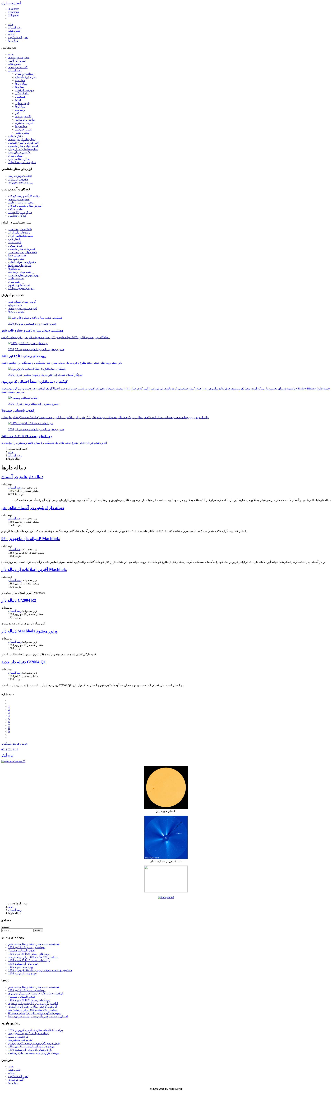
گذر (17, 113)
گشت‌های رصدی (17, 67)
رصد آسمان (15, 27)
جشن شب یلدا (16, 258)
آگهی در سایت (16, 1079)
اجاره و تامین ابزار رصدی (22, 308)
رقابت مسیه (15, 242)
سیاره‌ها (19, 86)
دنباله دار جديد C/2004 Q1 (23, 662)
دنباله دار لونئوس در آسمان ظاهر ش (32, 507)
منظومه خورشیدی (18, 57)
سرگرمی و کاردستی (20, 212)
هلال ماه (20, 80)
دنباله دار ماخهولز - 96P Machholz (30, 538)
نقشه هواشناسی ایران (20, 235)
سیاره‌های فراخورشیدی (21, 139)
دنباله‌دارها (21, 126)
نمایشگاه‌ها (14, 268)
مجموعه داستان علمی (21, 202)
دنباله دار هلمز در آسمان (22, 477)
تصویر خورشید (23, 129)
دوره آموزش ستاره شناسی (23, 275)
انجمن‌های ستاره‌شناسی (21, 248)
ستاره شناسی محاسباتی (22, 162)
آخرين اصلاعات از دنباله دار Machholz (34, 569)
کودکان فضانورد (17, 215)
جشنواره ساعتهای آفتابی (22, 262)
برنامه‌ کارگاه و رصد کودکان (24, 195)
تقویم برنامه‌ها (16, 311)
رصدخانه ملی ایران (19, 232)
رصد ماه (20, 109)
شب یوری (14, 281)
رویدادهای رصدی (25, 73)
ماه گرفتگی (22, 93)
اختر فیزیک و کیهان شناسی (23, 142)
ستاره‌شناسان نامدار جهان (23, 149)
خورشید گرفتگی (24, 90)
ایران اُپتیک (7, 755)
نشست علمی (16, 278)
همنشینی (20, 96)
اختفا (18, 100)
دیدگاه (11, 34)
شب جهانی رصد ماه (19, 271)
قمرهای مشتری (24, 122)
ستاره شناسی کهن (19, 159)
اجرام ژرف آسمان (25, 77)
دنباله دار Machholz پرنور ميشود (29, 631)
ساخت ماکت (15, 209)
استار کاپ (14, 239)
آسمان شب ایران (11, 3)
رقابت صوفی (16, 245)
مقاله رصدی (15, 155)
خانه (10, 24)
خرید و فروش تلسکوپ (14, 743)
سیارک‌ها (20, 106)
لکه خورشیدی (23, 116)
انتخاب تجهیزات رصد (20, 175)
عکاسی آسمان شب (19, 152)
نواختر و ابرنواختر (25, 119)
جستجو (5, 926)
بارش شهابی (22, 103)
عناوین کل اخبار (17, 60)
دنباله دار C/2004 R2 (18, 600)
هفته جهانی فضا (17, 255)
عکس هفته (14, 30)
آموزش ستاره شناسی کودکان (25, 205)
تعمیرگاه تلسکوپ (18, 37)
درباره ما (13, 40)
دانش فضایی (15, 136)
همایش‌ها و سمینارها (19, 265)
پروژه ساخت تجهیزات (20, 182)
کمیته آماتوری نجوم (19, 285)
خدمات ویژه (15, 305)
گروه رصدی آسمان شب (22, 301)
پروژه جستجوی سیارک (21, 288)
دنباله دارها (21, 83)
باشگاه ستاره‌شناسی (20, 229)
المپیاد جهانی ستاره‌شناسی (23, 145)
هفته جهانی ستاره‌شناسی (22, 252)
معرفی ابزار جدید (18, 179)
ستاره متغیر (22, 132)
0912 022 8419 (9, 749)
